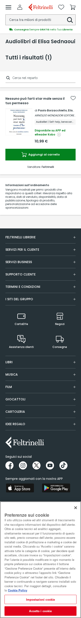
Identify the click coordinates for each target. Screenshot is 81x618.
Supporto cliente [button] (20, 274)
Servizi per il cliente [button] (22, 249)
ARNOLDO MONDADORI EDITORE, (54, 115)
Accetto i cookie (40, 611)
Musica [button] (11, 374)
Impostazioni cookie (40, 599)
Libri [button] (9, 362)
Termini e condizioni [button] (22, 286)
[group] (40, 29)
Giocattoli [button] (15, 399)
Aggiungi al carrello (44, 154)
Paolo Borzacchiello (52, 110)
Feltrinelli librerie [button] (20, 237)
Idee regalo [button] (15, 424)
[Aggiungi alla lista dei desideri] (73, 98)
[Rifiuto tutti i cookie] (76, 508)
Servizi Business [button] (18, 262)
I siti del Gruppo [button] (19, 299)
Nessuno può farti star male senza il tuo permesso (35, 100)
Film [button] (8, 387)
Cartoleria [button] (15, 411)
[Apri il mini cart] (73, 7)
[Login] (20, 7)
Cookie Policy (17, 590)
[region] (40, 559)
